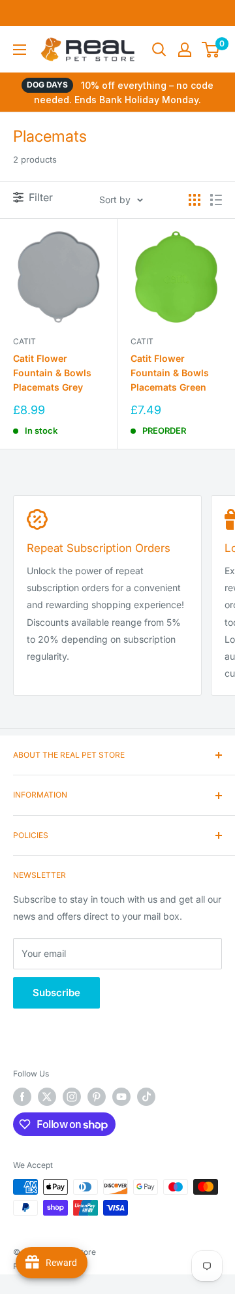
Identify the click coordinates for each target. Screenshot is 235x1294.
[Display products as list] (216, 200)
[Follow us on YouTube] (121, 1097)
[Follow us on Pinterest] (96, 1097)
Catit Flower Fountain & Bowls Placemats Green (170, 372)
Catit (24, 341)
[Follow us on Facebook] (22, 1097)
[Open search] (159, 49)
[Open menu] (19, 49)
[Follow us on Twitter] (47, 1097)
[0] (211, 49)
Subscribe (56, 992)
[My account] (184, 49)
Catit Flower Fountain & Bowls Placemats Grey (52, 372)
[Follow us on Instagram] (72, 1097)
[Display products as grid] (194, 200)
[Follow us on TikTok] (146, 1097)
